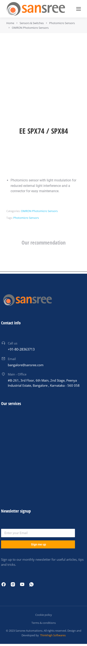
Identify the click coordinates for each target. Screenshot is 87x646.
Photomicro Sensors (26, 218)
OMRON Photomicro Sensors (39, 211)
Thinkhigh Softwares (52, 635)
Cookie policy (43, 615)
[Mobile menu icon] (78, 9)
